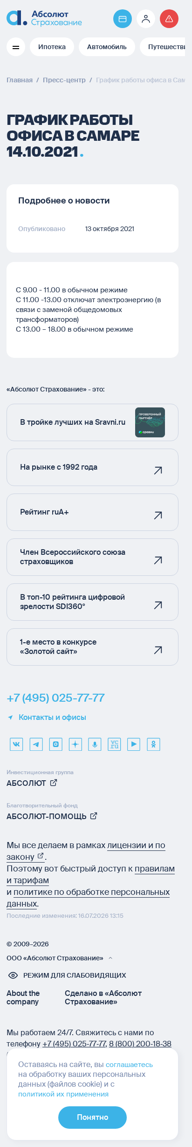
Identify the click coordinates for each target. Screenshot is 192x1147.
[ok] (153, 741)
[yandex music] (94, 741)
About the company (23, 997)
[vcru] (114, 741)
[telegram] (36, 741)
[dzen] (75, 741)
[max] (55, 741)
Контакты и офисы (52, 717)
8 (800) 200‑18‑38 (140, 1044)
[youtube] (134, 741)
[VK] (16, 741)
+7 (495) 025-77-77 (55, 698)
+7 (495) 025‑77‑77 (73, 1044)
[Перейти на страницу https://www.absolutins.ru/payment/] (122, 18)
